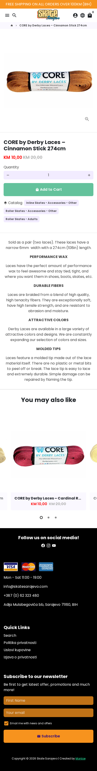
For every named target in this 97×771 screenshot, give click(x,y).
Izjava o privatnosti (20, 657)
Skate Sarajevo (47, 758)
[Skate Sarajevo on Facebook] (43, 545)
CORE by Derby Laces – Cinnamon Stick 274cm (53, 25)
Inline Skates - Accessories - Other (51, 203)
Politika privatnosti (20, 642)
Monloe (80, 758)
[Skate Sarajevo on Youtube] (54, 545)
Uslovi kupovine (17, 650)
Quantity (11, 167)
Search (10, 635)
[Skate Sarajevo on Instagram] (48, 545)
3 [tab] (56, 517)
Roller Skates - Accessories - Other (31, 211)
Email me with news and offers (31, 723)
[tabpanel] (48, 463)
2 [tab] (48, 517)
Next (89, 463)
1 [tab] (41, 517)
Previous (8, 463)
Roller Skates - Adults (21, 219)
